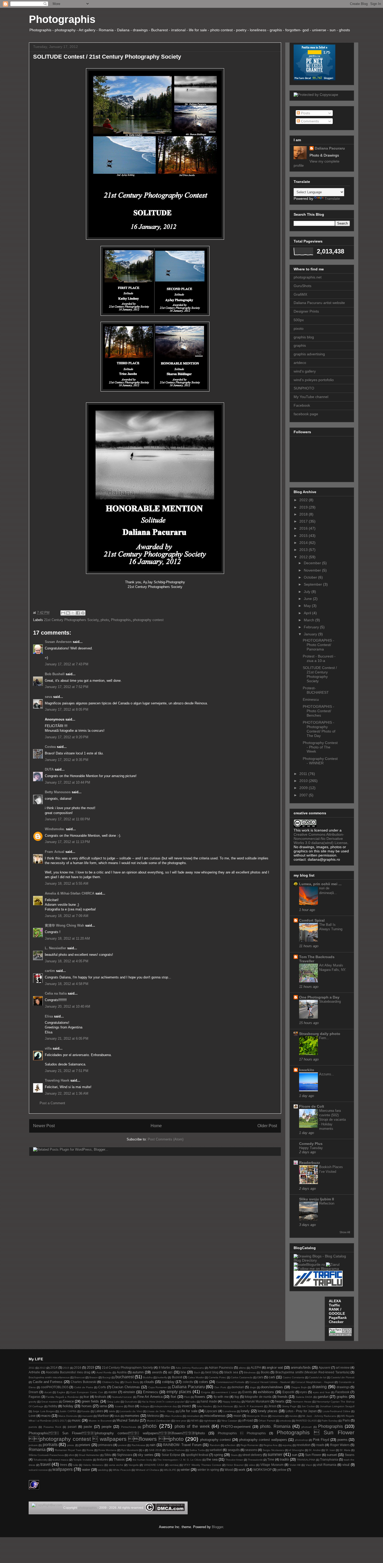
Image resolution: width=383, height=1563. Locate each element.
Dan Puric (220, 1387)
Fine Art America (150, 1397)
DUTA (49, 769)
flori (173, 1397)
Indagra (145, 1406)
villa (48, 1048)
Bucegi (106, 1377)
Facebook (302, 405)
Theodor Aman (234, 1459)
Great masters (49, 1401)
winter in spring (208, 1469)
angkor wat (275, 1367)
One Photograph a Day (319, 997)
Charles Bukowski (83, 1382)
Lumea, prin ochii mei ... (320, 884)
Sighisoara (124, 1454)
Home (156, 1126)
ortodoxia (285, 1420)
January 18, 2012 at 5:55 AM (66, 883)
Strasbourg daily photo (319, 1034)
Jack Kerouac (225, 1406)
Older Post (267, 1126)
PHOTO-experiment (236, 1427)
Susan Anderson (58, 642)
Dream (33, 1392)
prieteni (84, 1445)
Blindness (250, 1372)
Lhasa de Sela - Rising (161, 1411)
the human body (142, 1459)
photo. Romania (275, 1426)
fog (236, 1396)
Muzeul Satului (127, 1420)
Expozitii (288, 1392)
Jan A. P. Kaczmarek (250, 1406)
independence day (165, 1406)
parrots (33, 1426)
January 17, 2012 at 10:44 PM (67, 782)
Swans (349, 1454)
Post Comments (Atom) (165, 1139)
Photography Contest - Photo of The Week (320, 747)
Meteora (153, 1415)
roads (320, 1445)
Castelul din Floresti (342, 1377)
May (308, 606)
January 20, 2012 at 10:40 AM (67, 1006)
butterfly (162, 1377)
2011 (303, 774)
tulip (75, 1464)
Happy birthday (232, 1401)
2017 (304, 521)
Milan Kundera (173, 1416)
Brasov (93, 1377)
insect (186, 1406)
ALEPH (256, 1367)
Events (247, 1392)
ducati (48, 1392)
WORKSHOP (262, 1469)
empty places (178, 1392)
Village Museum (271, 1464)
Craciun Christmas (126, 1387)
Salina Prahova (175, 1450)
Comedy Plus (311, 1144)
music (76, 1420)
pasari (72, 1426)
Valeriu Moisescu (93, 1464)
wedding (103, 1469)
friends (282, 1397)
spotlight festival (197, 1454)
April (308, 613)
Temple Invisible (82, 1459)
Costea (50, 747)
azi (170, 1372)
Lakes (99, 1411)
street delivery (252, 1454)
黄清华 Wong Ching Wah (64, 925)
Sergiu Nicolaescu (273, 1450)
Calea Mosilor (196, 1377)
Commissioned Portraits (230, 1382)
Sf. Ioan (330, 1450)
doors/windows (272, 1387)
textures (102, 1459)
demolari (237, 1387)
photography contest (148, 620)
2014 (304, 543)
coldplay (168, 1382)
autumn (138, 1372)
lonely (245, 1411)
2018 (304, 514)
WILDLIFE (170, 1469)
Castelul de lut (317, 1377)
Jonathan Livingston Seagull (337, 1406)
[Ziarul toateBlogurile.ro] (332, 1264)
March (309, 620)
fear (86, 1396)
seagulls (234, 1450)
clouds (149, 1382)
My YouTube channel (311, 397)
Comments (309, 121)
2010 (304, 781)
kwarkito (306, 1070)
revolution (303, 1445)
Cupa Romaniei (157, 1387)
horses (87, 1406)
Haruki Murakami (257, 1401)
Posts (305, 113)
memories (132, 1416)
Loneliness (229, 1411)
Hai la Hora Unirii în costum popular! (163, 1401)
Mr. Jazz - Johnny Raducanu (319, 1416)
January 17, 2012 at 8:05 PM (66, 709)
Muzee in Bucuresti (100, 1420)
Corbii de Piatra (83, 1387)
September (313, 584)
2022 (304, 500)
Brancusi (79, 1377)
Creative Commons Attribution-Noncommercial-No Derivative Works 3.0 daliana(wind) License (320, 838)
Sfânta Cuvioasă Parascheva (46, 1455)
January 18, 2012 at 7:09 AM (66, 916)
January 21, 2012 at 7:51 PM (66, 1071)
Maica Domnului (67, 1416)
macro (46, 1416)
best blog (212, 1372)
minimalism (193, 1416)
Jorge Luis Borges (44, 1411)
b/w (183, 1372)
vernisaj (173, 1464)
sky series (145, 1455)
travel (45, 1464)
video (252, 1464)
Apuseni (324, 1367)
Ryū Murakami (129, 1450)
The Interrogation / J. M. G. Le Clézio (179, 1459)
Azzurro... (326, 1074)
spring (218, 1455)
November (313, 570)
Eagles (61, 1392)
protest (122, 1445)
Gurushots (131, 1401)
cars (260, 1377)
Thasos (119, 1459)
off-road (247, 1420)
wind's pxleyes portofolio (314, 380)
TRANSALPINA (306, 1459)
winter (185, 1470)
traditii (284, 1459)
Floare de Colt (311, 1106)
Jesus (272, 1406)
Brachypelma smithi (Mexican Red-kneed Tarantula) (312, 1372)
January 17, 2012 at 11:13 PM (67, 842)
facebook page (306, 414)
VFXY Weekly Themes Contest (202, 1464)
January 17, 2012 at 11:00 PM (67, 819)
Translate (332, 198)
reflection (230, 1445)
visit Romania (326, 1464)
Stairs (234, 1455)
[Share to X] (73, 613)
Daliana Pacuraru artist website (319, 303)
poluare (33, 1445)
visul (345, 1465)
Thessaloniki (255, 1459)
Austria (122, 1372)
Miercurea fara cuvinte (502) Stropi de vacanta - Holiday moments (332, 1120)
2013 (304, 550)
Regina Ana (270, 1445)
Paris (346, 1420)
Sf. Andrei (314, 1450)
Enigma (205, 1392)
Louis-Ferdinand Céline (336, 1411)
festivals (100, 1396)
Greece (68, 1401)
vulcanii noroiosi (38, 1469)
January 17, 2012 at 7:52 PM (66, 687)
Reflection (326, 1203)
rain (152, 1445)
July (307, 592)
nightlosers (210, 1420)
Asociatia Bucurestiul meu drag (68, 1372)
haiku (192, 1401)
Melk (117, 1416)
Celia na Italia (56, 993)
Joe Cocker (308, 1406)
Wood (229, 1469)
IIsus (131, 1406)
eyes (303, 1392)
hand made (209, 1401)
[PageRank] (340, 1335)
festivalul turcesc (122, 1396)
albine (242, 1367)
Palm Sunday (330, 1420)
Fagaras (34, 1396)
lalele (112, 1411)
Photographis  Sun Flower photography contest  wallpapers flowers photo (117, 1433)
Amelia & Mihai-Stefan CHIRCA (69, 893)
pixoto (299, 328)
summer (275, 1454)
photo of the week (192, 1426)
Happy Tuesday (311, 1148)
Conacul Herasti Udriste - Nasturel (269, 1382)
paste (88, 1427)
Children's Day (111, 1382)
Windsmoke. (55, 829)
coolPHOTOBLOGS (55, 1387)
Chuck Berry (131, 1382)
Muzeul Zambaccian (159, 1420)
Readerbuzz (309, 1163)
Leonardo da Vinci (131, 1411)
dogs (253, 1387)
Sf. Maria (345, 1450)
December (313, 563)
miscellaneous (215, 1416)
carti (272, 1377)
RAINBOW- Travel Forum (182, 1445)
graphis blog (304, 337)
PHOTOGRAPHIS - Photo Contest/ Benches (318, 710)
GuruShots (302, 286)
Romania (37, 1449)
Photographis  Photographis (242, 1433)
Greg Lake (113, 1401)
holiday (68, 1406)
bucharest (124, 1377)
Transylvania (329, 1459)
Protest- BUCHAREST (316, 690)
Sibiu (108, 1454)
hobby (52, 1406)
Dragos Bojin (299, 1387)
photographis (87, 1508)
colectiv (188, 1382)
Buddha (148, 1377)
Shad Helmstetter (89, 1455)
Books (265, 1372)
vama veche (116, 1464)
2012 (304, 557)
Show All (344, 1232)
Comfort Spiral (312, 920)
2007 (304, 795)
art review (343, 1367)
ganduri (323, 1397)
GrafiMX (300, 294)
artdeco (300, 363)
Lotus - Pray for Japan (301, 1411)
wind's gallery (305, 371)
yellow (281, 1469)
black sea (231, 1372)
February (312, 627)
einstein (129, 1392)
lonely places (267, 1411)
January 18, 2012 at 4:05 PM (66, 961)
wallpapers (62, 1469)
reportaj (287, 1445)
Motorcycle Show (257, 1416)
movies (293, 1416)
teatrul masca (60, 1459)
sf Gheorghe (296, 1450)
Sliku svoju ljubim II (316, 1199)
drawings (343, 1387)
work (241, 1470)
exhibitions (266, 1392)
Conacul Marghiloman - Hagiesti (314, 1382)
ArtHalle (34, 1372)
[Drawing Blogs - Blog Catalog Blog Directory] (322, 1260)
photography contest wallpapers (263, 1440)
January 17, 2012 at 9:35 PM (66, 760)
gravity (32, 1401)
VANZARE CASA (154, 1464)
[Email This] (63, 613)
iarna (103, 1406)
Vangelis (133, 1464)
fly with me (221, 1396)
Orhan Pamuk (266, 1420)
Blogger (217, 1527)
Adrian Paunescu (221, 1367)
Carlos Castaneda (241, 1377)
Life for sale (188, 1411)
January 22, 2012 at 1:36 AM (66, 1093)
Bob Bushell (55, 674)
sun (294, 1455)
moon (237, 1415)
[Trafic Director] (318, 1285)
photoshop (301, 1439)
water (86, 1470)
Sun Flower (313, 1454)
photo (105, 620)
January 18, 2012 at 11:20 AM (67, 938)
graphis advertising (309, 354)
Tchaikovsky (40, 1459)
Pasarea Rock (52, 1426)
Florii (187, 1396)
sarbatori (215, 1450)
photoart (306, 1426)
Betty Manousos (58, 792)
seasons (251, 1450)
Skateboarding (330, 1001)
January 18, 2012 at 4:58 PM (66, 984)
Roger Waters (340, 1445)
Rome (90, 1450)
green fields (90, 1401)
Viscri (309, 1464)
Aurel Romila (104, 1372)
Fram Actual (54, 852)
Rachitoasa (138, 1445)
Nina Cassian (229, 1420)
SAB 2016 (155, 1450)
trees (63, 1464)
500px (299, 320)
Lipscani (211, 1411)
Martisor (103, 1415)
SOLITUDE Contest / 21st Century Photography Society (320, 674)
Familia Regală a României (62, 1396)
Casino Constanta (293, 1377)
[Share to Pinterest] (82, 613)
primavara (105, 1445)
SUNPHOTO (304, 388)
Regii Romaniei (249, 1445)
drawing (319, 1387)
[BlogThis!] (68, 613)
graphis (300, 345)
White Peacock (122, 1469)
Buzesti (177, 1377)
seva (48, 697)
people (107, 1427)
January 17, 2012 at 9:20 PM (66, 737)
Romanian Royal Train (68, 1450)
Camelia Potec (217, 1377)
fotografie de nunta (258, 1396)
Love (32, 1415)
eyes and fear (321, 1392)
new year (180, 1420)
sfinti (71, 1455)
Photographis (62, 19)
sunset (332, 1455)
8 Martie (164, 1367)
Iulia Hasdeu (204, 1406)
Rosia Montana (107, 1450)
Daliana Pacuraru (330, 148)
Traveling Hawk (57, 1080)
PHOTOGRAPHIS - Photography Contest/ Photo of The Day (319, 728)
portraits (50, 1444)
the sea (212, 1459)
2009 (304, 788)
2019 (304, 507)
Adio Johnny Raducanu (190, 1367)
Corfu (102, 1387)
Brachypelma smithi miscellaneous (49, 1377)
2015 (304, 536)
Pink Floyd (321, 1440)
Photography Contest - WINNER (320, 760)
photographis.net (308, 277)
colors (203, 1382)
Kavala (85, 1411)
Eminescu (311, 699)
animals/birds (301, 1367)
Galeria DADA (304, 1396)
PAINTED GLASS (306, 1420)
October (311, 577)
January (311, 634)
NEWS (195, 1420)
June (308, 599)
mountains (278, 1416)
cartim (50, 971)
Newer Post (44, 1126)
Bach (197, 1372)
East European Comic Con (86, 1392)
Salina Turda (197, 1450)
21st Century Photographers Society (71, 620)
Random (215, 1445)
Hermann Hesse (302, 1401)
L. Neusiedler (55, 948)
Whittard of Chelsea (147, 1469)
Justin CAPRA (67, 1411)
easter (112, 1392)
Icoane (119, 1406)
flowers (200, 1397)
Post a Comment (52, 1103)
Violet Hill (295, 1464)
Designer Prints (306, 311)
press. (71, 1445)
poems (342, 1440)
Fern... (324, 1038)
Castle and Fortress (48, 1382)
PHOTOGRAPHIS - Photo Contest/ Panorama (318, 644)
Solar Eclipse (171, 1454)
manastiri (87, 1416)
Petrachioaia (128, 1426)
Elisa (49, 1016)
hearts (280, 1401)
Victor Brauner (235, 1464)
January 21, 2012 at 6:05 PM (66, 1038)
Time (270, 1459)
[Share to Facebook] (78, 613)
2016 (304, 528)
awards (157, 1372)
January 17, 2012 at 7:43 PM (66, 664)
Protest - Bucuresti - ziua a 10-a (319, 658)
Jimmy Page (289, 1406)
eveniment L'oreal (226, 1392)
